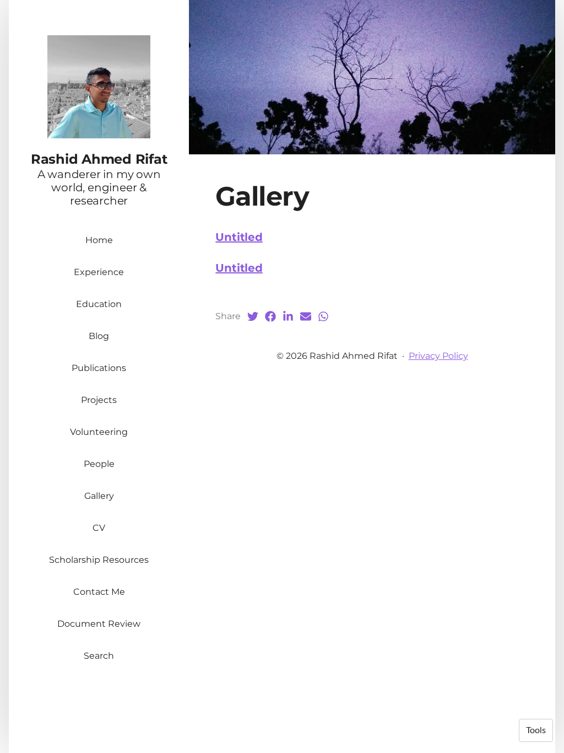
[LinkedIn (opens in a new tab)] (288, 316)
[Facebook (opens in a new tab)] (270, 316)
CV (99, 528)
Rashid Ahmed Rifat (99, 159)
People (99, 464)
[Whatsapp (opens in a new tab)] (323, 316)
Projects (99, 400)
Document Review (98, 623)
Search (99, 655)
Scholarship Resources (99, 560)
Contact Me (99, 592)
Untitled (238, 237)
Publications (99, 368)
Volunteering (99, 432)
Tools (536, 730)
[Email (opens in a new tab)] (305, 316)
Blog (99, 336)
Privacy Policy (438, 356)
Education (99, 304)
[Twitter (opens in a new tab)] (252, 316)
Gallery (99, 496)
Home (99, 240)
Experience (99, 272)
